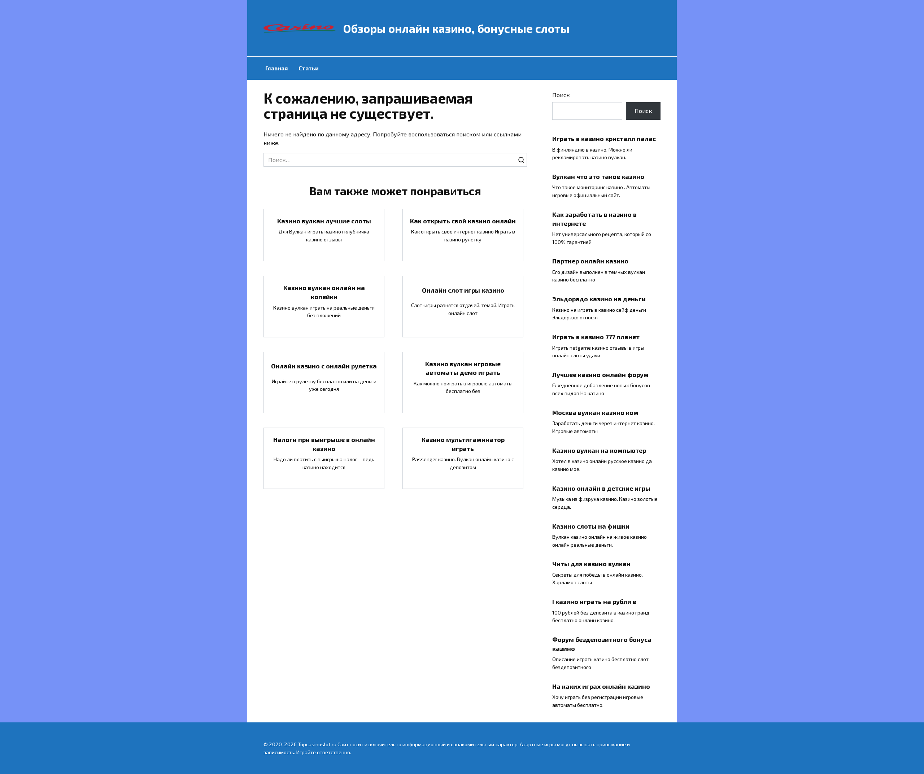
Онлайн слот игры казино (463, 290)
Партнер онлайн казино (590, 261)
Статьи (308, 68)
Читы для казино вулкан (591, 564)
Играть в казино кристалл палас (604, 139)
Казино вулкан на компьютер (599, 450)
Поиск (561, 94)
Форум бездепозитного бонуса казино (601, 643)
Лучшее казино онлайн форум (600, 375)
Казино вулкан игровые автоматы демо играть (463, 368)
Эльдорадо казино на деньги (599, 299)
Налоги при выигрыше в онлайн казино (324, 444)
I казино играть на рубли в (594, 601)
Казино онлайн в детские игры (601, 488)
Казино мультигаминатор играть (463, 444)
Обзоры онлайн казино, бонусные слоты (456, 28)
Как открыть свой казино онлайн (463, 221)
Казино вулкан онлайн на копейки (324, 292)
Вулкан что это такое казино (598, 176)
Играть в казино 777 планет (596, 337)
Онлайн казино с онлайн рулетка (324, 366)
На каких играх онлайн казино (601, 686)
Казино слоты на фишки (590, 526)
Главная (276, 68)
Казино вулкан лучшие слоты (324, 221)
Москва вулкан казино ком (595, 412)
